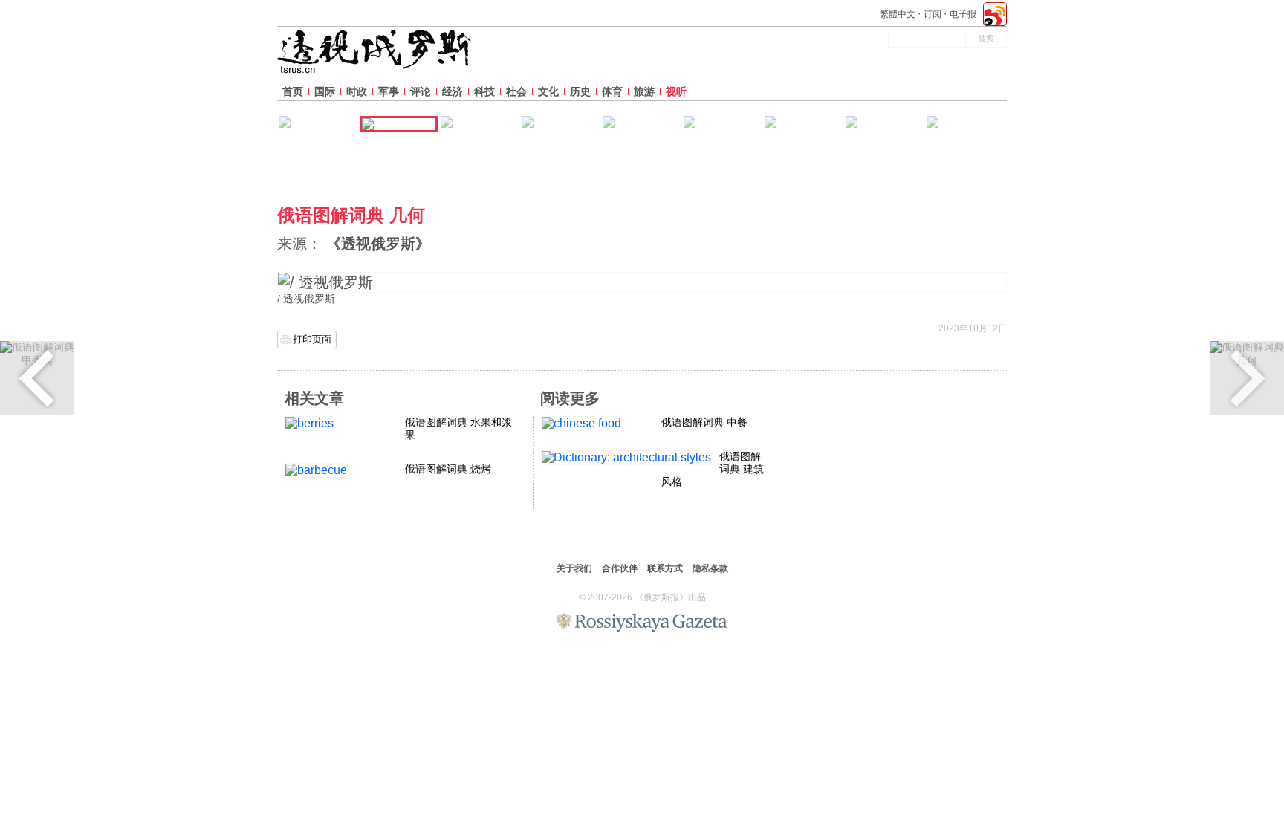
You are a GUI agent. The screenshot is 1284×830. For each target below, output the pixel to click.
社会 (516, 91)
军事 (388, 91)
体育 (612, 91)
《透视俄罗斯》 (378, 244)
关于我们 (574, 568)
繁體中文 (897, 14)
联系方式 (665, 568)
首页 (292, 91)
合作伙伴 (620, 568)
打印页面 (312, 339)
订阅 (932, 14)
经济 (452, 91)
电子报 (963, 14)
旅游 (644, 91)
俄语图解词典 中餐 (704, 422)
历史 (580, 91)
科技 (484, 91)
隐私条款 (710, 568)
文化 (548, 91)
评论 (420, 91)
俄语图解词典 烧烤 (448, 469)
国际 (324, 91)
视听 (676, 91)
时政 (356, 91)
